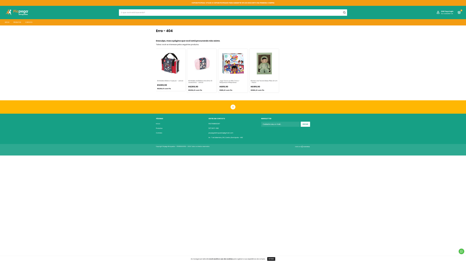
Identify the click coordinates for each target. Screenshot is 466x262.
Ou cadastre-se (447, 13)
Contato (28, 22)
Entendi (271, 259)
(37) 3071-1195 (213, 128)
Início (7, 22)
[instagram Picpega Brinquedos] (233, 107)
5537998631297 (214, 124)
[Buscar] (344, 12)
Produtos (17, 22)
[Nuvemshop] (302, 147)
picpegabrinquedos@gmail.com (220, 133)
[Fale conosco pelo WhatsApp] (461, 251)
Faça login (449, 11)
